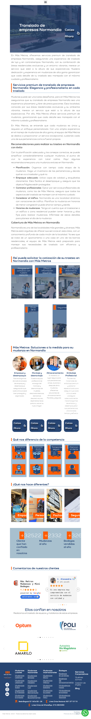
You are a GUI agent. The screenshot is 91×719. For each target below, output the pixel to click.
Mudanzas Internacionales (50, 671)
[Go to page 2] (62, 604)
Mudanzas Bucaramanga (34, 696)
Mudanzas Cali (32, 686)
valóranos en (29, 597)
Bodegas (63, 670)
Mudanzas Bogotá (32, 677)
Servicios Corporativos (81, 673)
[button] (46, 2)
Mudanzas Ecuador (47, 691)
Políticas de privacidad (71, 714)
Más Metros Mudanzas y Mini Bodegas (30, 584)
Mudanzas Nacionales (33, 671)
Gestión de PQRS (80, 684)
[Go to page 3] (64, 604)
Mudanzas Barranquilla (33, 691)
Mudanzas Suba (19, 686)
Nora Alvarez (64, 579)
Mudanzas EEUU (47, 676)
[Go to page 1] (60, 604)
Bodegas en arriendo (64, 675)
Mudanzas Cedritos (19, 676)
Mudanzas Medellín (32, 682)
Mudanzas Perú (47, 696)
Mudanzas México (47, 681)
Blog (77, 688)
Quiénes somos (79, 678)
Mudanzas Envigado (19, 696)
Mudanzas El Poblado (19, 691)
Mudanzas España (47, 686)
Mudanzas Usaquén (19, 681)
